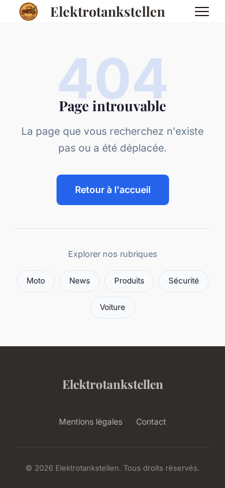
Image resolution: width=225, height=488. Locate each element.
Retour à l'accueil (113, 189)
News (79, 280)
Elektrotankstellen (107, 11)
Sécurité (183, 280)
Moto (36, 280)
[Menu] (201, 11)
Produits (129, 280)
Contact (151, 421)
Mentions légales (90, 421)
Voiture (112, 307)
